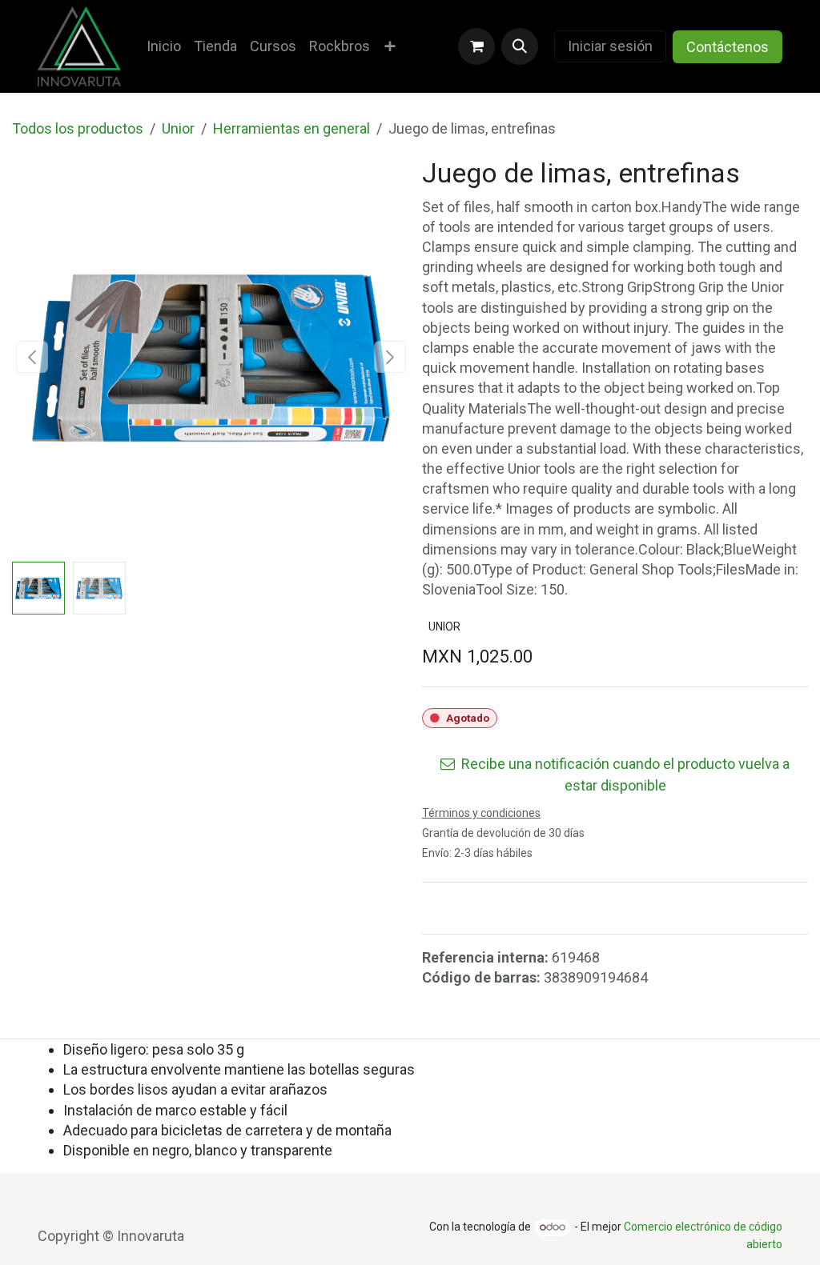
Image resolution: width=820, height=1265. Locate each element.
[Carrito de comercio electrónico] (476, 46)
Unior (178, 128)
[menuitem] (163, 46)
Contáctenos (727, 46)
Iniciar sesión (610, 46)
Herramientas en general (291, 128)
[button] (519, 46)
